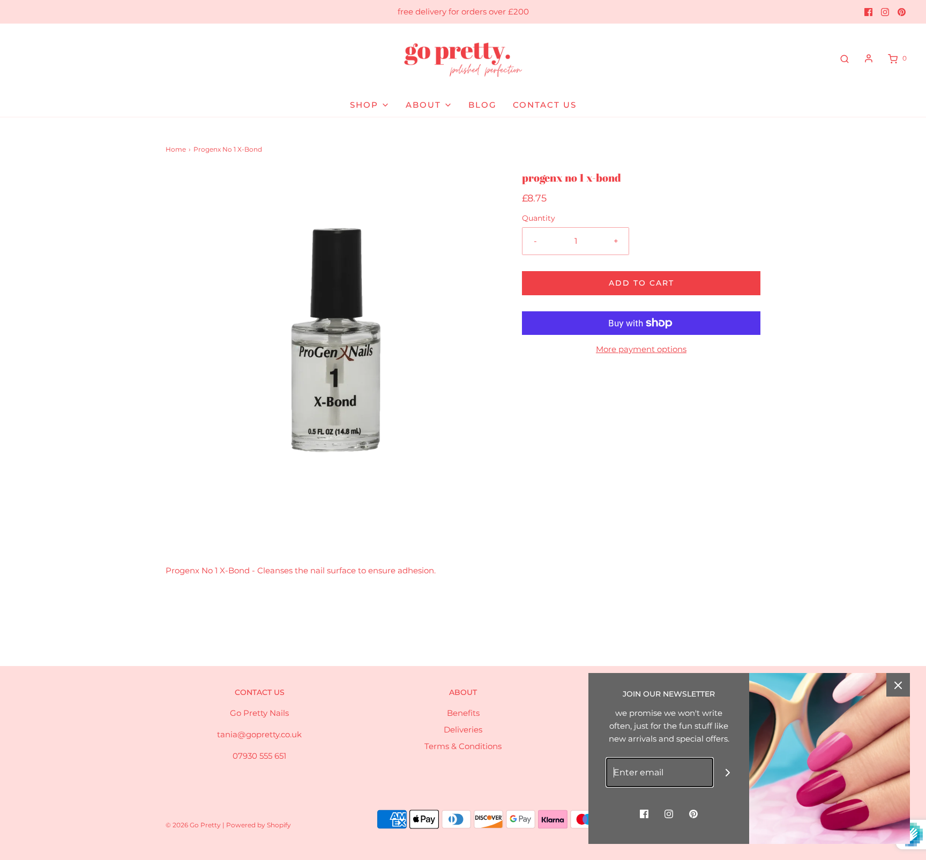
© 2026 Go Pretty (194, 825)
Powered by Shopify (258, 825)
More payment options (641, 349)
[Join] (728, 772)
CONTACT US (545, 105)
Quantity (538, 218)
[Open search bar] (844, 58)
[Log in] (868, 58)
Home (176, 149)
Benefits (463, 713)
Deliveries (463, 729)
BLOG (482, 105)
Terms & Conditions (463, 746)
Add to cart (641, 283)
